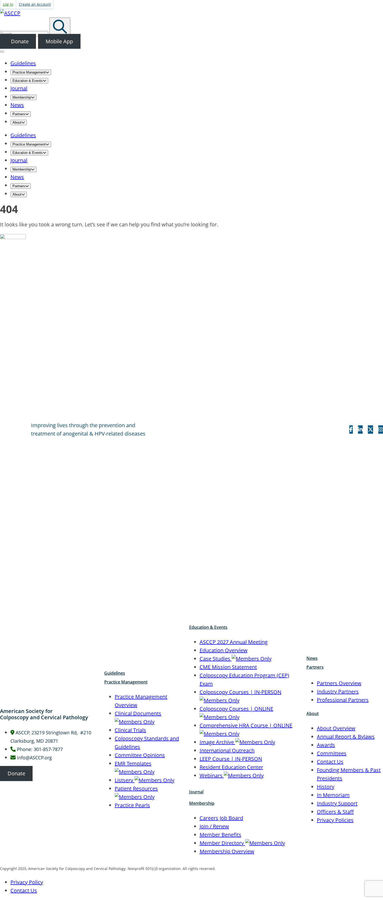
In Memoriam (333, 795)
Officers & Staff (335, 811)
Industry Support (337, 803)
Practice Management (125, 682)
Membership (201, 803)
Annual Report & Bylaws (346, 736)
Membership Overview (227, 851)
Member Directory (222, 843)
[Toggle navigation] (2, 51)
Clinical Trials (130, 730)
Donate (19, 41)
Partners (315, 667)
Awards (326, 744)
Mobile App (59, 41)
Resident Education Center (231, 767)
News (312, 658)
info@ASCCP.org (34, 757)
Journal (196, 792)
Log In (8, 4)
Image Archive (217, 742)
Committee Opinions (140, 755)
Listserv (124, 780)
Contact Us (330, 761)
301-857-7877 (48, 749)
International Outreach (227, 750)
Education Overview (224, 650)
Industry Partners (338, 691)
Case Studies (216, 658)
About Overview (336, 728)
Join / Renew (214, 826)
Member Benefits (220, 834)
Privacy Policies (335, 820)
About (312, 713)
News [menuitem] (17, 104)
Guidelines (114, 673)
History (325, 786)
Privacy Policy (26, 882)
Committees (332, 753)
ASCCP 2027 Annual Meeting (234, 641)
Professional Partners (343, 699)
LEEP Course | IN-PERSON (231, 758)
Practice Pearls (132, 805)
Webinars (212, 775)
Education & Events (208, 627)
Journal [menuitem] (18, 88)
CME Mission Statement (228, 667)
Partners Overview (339, 683)
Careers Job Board (221, 818)
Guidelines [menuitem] (23, 63)
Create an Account (35, 4)
